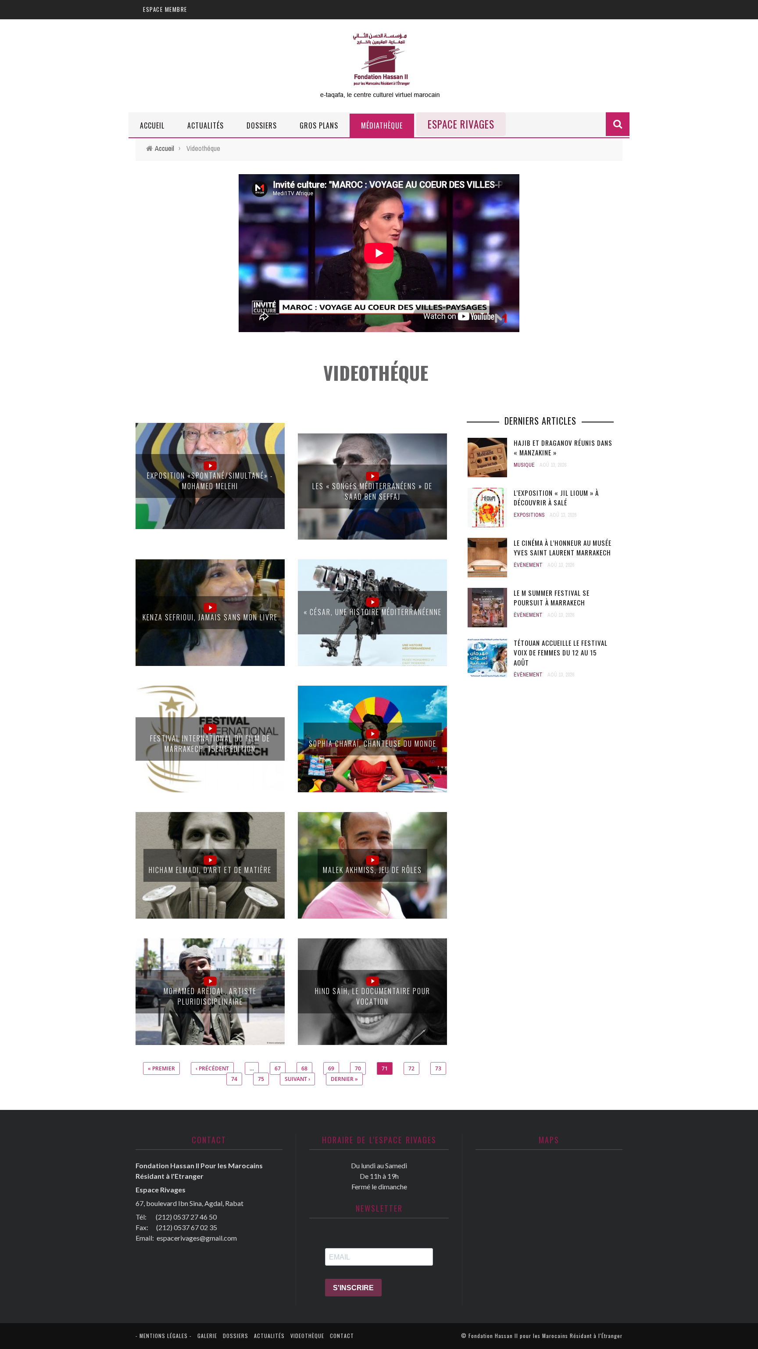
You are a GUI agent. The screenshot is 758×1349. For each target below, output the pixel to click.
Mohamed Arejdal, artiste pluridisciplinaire (210, 996)
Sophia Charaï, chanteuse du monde (372, 743)
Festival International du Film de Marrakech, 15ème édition (210, 743)
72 (411, 1068)
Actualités (205, 125)
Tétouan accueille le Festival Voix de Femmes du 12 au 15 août (561, 652)
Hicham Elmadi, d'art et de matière (210, 870)
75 (261, 1079)
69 (331, 1068)
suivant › (297, 1079)
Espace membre (165, 9)
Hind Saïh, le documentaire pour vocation (372, 996)
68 (304, 1068)
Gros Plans (319, 125)
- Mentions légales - (164, 1335)
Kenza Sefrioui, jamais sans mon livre (210, 617)
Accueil (152, 125)
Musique (524, 465)
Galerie (207, 1335)
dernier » (344, 1079)
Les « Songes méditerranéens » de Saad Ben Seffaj (372, 491)
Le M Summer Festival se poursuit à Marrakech (552, 598)
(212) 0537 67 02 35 (186, 1227)
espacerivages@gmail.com (197, 1238)
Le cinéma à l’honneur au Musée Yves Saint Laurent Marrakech (562, 548)
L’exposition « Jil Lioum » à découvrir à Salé (556, 498)
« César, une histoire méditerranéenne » (373, 617)
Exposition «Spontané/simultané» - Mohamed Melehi (210, 480)
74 (234, 1079)
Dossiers (262, 125)
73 (438, 1068)
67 (278, 1068)
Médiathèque (382, 125)
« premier (161, 1068)
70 (358, 1068)
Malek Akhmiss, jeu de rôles (372, 870)
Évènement (528, 565)
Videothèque (307, 1335)
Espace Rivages (461, 124)
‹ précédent (212, 1068)
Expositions (529, 515)
